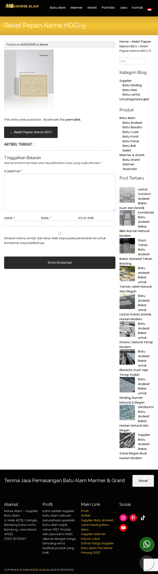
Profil (84, 511)
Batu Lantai (131, 94)
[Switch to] (149, 9)
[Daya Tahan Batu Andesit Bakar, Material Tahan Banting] (127, 246)
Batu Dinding (132, 85)
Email (46, 218)
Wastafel (130, 169)
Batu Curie (131, 132)
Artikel (85, 515)
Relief (127, 150)
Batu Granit (131, 160)
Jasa (123, 7)
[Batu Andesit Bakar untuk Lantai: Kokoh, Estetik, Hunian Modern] (127, 302)
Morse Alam (37, 570)
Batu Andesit (132, 122)
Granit (92, 7)
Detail (143, 480)
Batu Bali (129, 146)
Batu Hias (130, 90)
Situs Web (86, 218)
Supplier (126, 80)
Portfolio (108, 7)
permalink (73, 119)
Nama (9, 218)
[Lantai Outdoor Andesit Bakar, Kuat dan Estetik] (127, 195)
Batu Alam (58, 7)
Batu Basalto (132, 127)
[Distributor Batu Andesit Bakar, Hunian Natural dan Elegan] (127, 413)
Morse (44, 45)
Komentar (13, 171)
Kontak (137, 7)
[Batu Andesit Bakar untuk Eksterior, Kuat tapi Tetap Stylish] (127, 357)
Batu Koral (130, 136)
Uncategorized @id (134, 99)
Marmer (76, 7)
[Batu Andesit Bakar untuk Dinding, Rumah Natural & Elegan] (127, 385)
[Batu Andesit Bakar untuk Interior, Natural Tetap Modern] (127, 329)
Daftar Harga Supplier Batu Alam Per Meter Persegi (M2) (97, 548)
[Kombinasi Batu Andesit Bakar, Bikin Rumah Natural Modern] (127, 218)
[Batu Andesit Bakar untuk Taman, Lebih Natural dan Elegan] (127, 274)
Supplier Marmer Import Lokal (93, 536)
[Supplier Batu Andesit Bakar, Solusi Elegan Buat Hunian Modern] (127, 441)
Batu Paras (131, 141)
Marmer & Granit (132, 155)
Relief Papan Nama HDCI (31, 132)
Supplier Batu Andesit (97, 520)
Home (124, 41)
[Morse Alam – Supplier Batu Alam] (21, 7)
